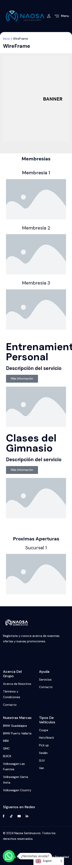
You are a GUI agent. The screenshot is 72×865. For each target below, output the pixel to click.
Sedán (43, 753)
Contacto (10, 705)
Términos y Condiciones (11, 694)
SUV (42, 761)
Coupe (43, 730)
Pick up (44, 745)
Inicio (6, 39)
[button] (9, 856)
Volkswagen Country (17, 790)
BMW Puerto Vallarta (17, 733)
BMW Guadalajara (15, 726)
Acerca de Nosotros (17, 684)
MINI (6, 741)
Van (41, 768)
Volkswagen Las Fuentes (14, 767)
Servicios (45, 680)
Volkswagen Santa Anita (15, 780)
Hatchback (46, 738)
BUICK (7, 756)
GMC (6, 749)
